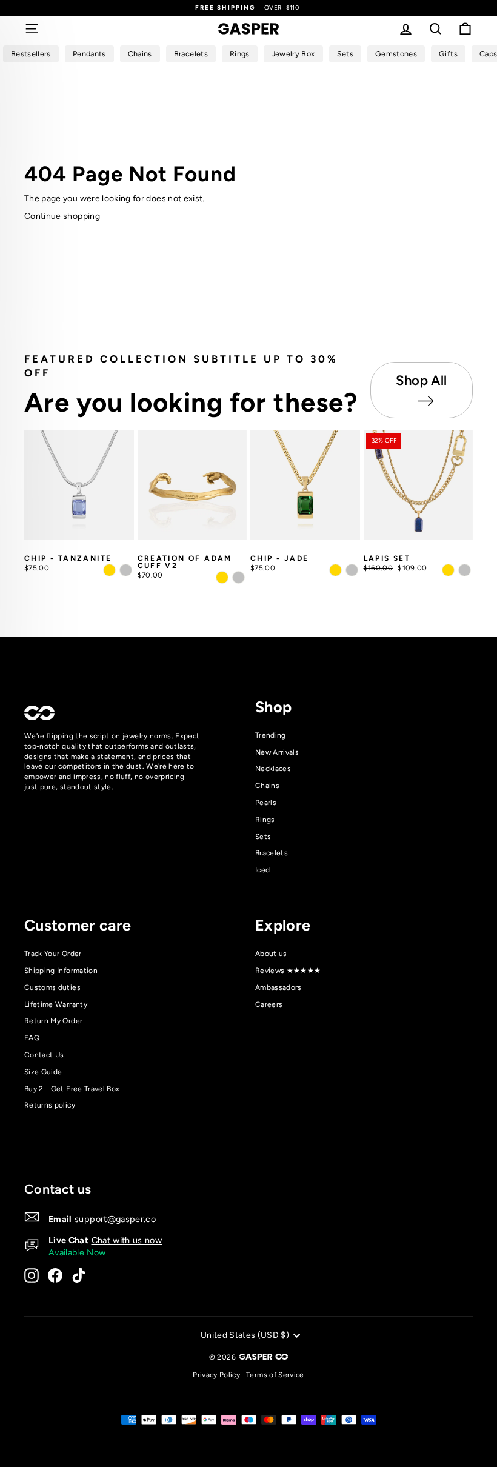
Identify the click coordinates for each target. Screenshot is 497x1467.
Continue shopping (62, 216)
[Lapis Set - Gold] (448, 570)
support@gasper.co (115, 1219)
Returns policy (49, 1105)
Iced (262, 870)
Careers (268, 1004)
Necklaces (273, 768)
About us (271, 953)
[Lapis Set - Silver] (464, 570)
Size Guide (43, 1072)
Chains (267, 785)
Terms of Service (275, 1375)
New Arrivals (277, 752)
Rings (265, 819)
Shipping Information (61, 970)
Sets (263, 836)
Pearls (265, 802)
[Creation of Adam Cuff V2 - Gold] (222, 577)
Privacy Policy (216, 1375)
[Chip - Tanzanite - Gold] (109, 570)
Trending (270, 735)
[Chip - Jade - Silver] (352, 570)
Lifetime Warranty (55, 1004)
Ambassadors (278, 987)
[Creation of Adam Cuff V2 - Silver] (238, 577)
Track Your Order (53, 953)
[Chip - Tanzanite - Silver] (126, 570)
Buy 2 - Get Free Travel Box (71, 1088)
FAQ (31, 1038)
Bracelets (271, 853)
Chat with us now (127, 1240)
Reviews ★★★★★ (288, 970)
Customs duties (52, 987)
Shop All (421, 380)
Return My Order (53, 1021)
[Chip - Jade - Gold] (335, 570)
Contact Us (44, 1055)
